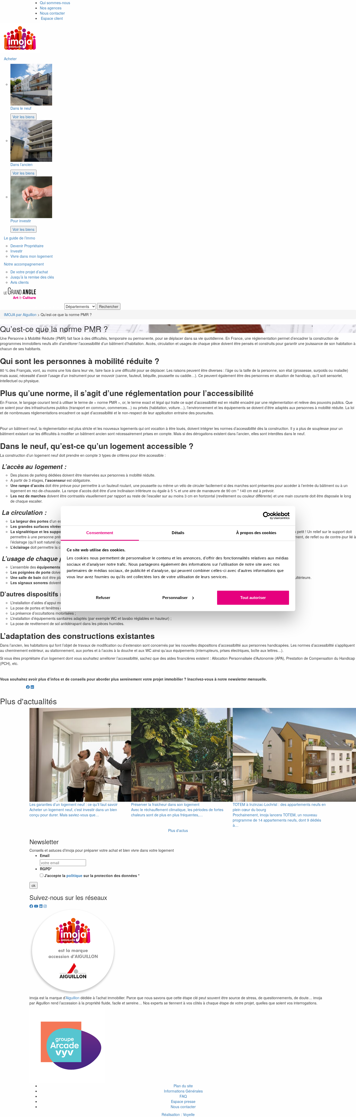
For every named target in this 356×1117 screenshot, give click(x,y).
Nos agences (51, 7)
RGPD (46, 868)
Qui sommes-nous (55, 2)
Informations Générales (183, 1091)
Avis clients (19, 282)
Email (45, 855)
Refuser (103, 597)
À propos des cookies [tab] (256, 532)
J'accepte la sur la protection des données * (91, 875)
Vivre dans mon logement (31, 256)
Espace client (51, 18)
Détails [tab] (178, 532)
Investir (16, 251)
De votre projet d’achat (29, 271)
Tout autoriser (253, 597)
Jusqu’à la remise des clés (32, 277)
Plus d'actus (178, 830)
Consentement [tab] (99, 532)
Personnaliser (175, 597)
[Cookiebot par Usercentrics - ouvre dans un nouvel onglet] (267, 516)
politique (74, 875)
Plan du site (183, 1085)
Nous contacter (52, 13)
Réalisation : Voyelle (178, 1114)
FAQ (183, 1096)
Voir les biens (23, 116)
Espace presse (183, 1101)
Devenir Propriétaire (27, 245)
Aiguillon (72, 997)
